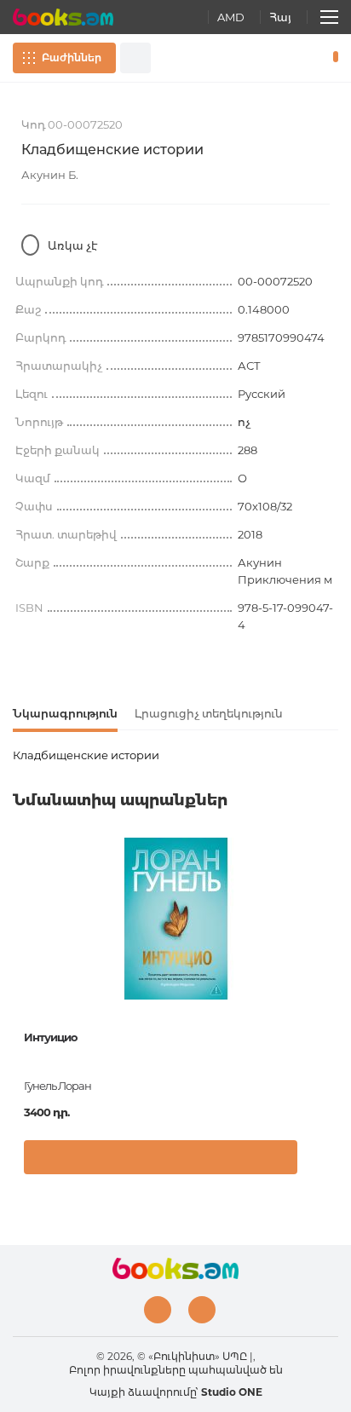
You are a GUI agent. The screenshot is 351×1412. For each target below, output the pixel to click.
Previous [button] (21, 965)
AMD (231, 17)
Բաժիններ (71, 57)
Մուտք (282, 58)
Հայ (280, 17)
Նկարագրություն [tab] (65, 713)
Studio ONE (231, 1392)
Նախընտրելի (307, 58)
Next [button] (330, 965)
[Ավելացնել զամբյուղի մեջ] (160, 1157)
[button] (320, 1161)
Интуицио (51, 1037)
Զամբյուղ (331, 58)
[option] (175, 1012)
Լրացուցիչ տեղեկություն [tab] (209, 713)
